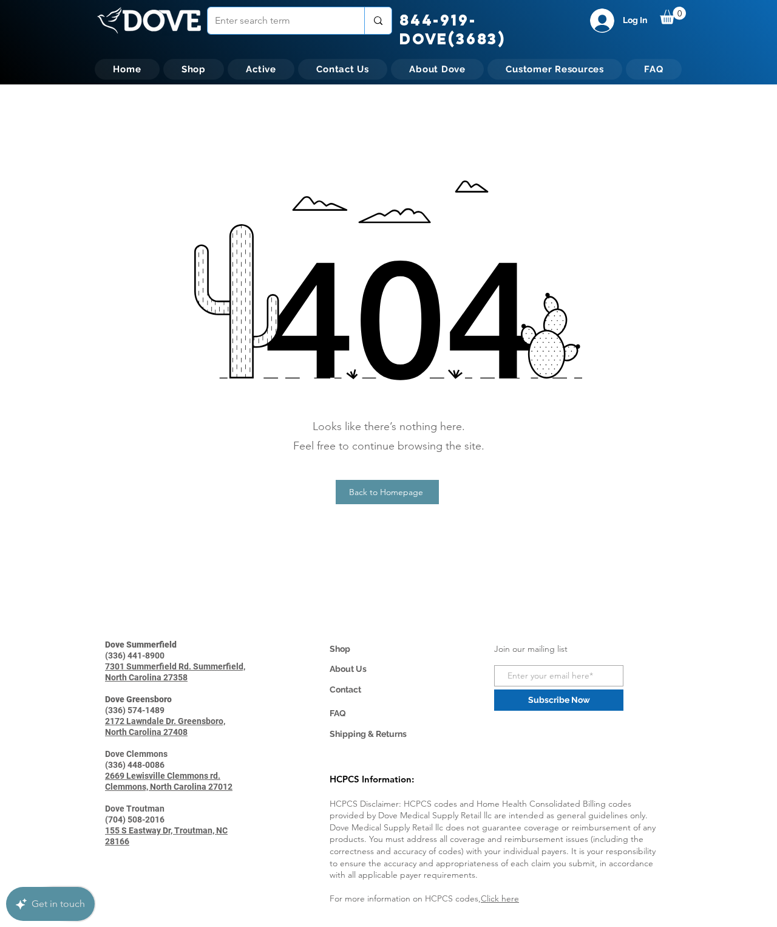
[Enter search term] (378, 20)
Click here (500, 898)
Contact (345, 689)
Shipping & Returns (368, 734)
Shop (340, 649)
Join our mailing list (531, 648)
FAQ (338, 713)
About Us (348, 669)
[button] (673, 15)
